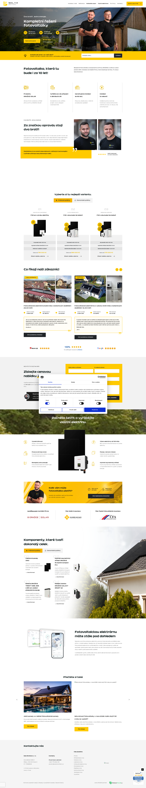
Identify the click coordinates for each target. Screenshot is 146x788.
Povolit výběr (73, 409)
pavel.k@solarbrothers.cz (56, 764)
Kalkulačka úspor (91, 3)
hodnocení (50, 42)
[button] (129, 699)
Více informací (31, 572)
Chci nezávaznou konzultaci (101, 496)
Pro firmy (113, 3)
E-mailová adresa (99, 367)
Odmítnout (51, 409)
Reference (82, 3)
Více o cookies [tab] (96, 382)
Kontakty (120, 3)
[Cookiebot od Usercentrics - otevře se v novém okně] (99, 377)
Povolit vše (95, 409)
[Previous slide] (116, 269)
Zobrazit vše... (30, 327)
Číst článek (30, 726)
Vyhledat (118, 55)
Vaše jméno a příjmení (74, 367)
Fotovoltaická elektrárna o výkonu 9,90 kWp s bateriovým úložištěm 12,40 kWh (47, 307)
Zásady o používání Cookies (46, 782)
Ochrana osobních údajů (30, 782)
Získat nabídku (109, 397)
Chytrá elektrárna (103, 3)
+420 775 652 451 (38, 396)
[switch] (64, 403)
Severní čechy (60, 782)
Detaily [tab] (73, 382)
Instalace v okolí (72, 3)
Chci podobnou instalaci (34, 337)
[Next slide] (120, 269)
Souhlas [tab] (50, 382)
